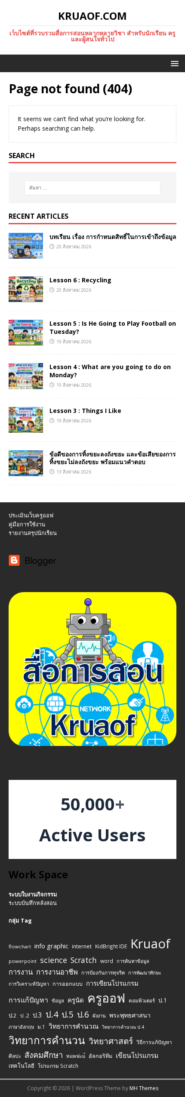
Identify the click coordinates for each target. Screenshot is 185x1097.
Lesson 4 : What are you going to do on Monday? (110, 371)
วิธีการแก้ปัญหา (154, 1042)
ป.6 (83, 1014)
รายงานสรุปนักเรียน (33, 533)
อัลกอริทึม (100, 1056)
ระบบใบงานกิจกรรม (33, 894)
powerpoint (23, 961)
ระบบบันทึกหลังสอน (33, 903)
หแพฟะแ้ (75, 1056)
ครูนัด (76, 1000)
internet (82, 946)
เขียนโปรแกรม (137, 1055)
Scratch (84, 960)
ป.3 (37, 1015)
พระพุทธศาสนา (130, 1015)
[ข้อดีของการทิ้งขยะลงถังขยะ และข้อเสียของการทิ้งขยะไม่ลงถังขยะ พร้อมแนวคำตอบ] (26, 471)
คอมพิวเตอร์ (142, 1000)
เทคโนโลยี (21, 1065)
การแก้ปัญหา (28, 1000)
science (53, 960)
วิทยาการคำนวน (47, 1040)
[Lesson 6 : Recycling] (26, 297)
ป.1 (162, 1000)
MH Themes (144, 1088)
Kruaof (150, 943)
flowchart (20, 946)
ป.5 (68, 1014)
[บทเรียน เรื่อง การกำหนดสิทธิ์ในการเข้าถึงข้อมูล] (26, 254)
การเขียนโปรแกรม (112, 983)
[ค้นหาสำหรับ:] (92, 187)
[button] (173, 63)
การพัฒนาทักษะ (144, 972)
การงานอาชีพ (57, 972)
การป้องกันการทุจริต (103, 972)
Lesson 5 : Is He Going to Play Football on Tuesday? (112, 327)
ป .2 (24, 1015)
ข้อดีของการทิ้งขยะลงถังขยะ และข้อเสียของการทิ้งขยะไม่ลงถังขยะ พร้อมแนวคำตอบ (112, 458)
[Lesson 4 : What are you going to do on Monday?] (26, 384)
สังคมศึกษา (44, 1055)
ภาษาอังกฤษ (21, 1027)
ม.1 (41, 1026)
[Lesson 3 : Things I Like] (26, 427)
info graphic (51, 945)
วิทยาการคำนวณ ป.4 (123, 1027)
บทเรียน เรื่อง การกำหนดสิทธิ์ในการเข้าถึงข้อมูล (112, 236)
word (106, 960)
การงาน (21, 972)
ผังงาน (99, 1015)
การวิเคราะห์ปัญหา (29, 984)
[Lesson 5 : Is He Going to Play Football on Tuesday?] (26, 340)
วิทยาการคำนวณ (74, 1026)
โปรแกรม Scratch (58, 1065)
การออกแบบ (67, 983)
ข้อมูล (58, 1000)
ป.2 (13, 1015)
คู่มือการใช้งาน (27, 524)
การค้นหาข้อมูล (133, 961)
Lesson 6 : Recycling (80, 280)
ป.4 (52, 1014)
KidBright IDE (111, 946)
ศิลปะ (15, 1055)
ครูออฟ (106, 998)
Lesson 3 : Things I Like (85, 410)
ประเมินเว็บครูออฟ (31, 515)
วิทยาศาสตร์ (111, 1041)
